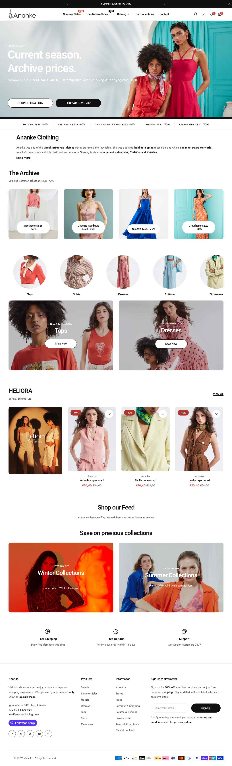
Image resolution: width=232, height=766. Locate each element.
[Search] (196, 14)
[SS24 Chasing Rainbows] (88, 214)
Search (85, 688)
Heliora (85, 700)
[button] (67, 4)
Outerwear (87, 724)
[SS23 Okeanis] (143, 214)
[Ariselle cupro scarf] (92, 439)
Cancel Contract (125, 730)
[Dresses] (123, 272)
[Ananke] (22, 14)
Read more (23, 158)
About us (121, 688)
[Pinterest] (48, 733)
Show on (22, 697)
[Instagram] (21, 733)
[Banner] (35, 440)
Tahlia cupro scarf (145, 480)
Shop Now (61, 343)
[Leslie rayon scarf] (199, 439)
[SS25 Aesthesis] (33, 214)
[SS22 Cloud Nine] (198, 214)
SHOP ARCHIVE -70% (78, 103)
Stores (119, 694)
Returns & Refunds (126, 712)
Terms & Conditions (127, 724)
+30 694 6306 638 (20, 710)
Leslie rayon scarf (199, 480)
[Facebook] (12, 733)
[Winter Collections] (61, 577)
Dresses (85, 706)
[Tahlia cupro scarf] (145, 439)
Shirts (84, 718)
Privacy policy (124, 718)
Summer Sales (89, 694)
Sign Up (205, 708)
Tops (83, 712)
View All (218, 394)
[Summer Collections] (171, 577)
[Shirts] (76, 272)
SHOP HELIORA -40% (30, 103)
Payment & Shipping (128, 706)
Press (119, 700)
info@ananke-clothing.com (24, 714)
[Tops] (30, 272)
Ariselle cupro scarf (92, 480)
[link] (170, 272)
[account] (204, 14)
